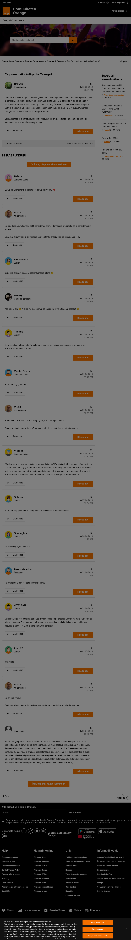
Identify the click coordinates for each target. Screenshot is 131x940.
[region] (65, 929)
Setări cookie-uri (97, 923)
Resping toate (97, 929)
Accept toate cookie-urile (98, 936)
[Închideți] (127, 928)
